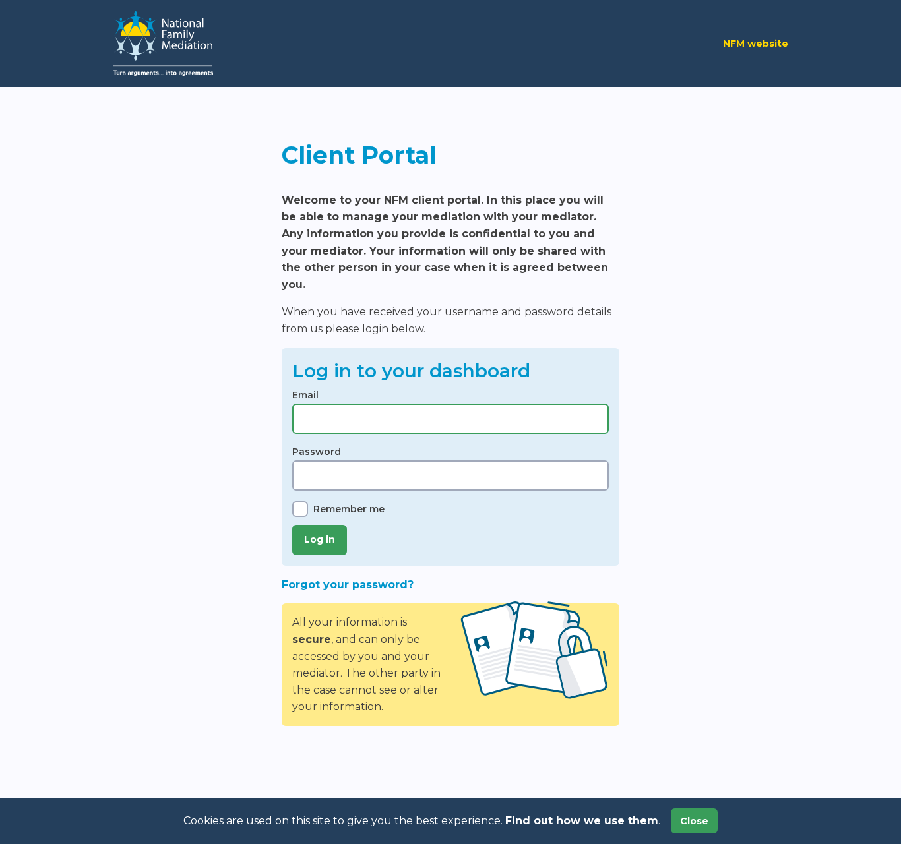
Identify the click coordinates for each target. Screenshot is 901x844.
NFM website (755, 43)
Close (694, 821)
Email (305, 395)
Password (316, 452)
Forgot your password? (348, 584)
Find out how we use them (581, 820)
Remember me (349, 509)
